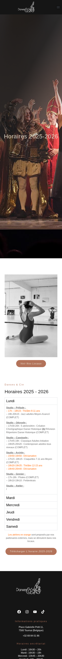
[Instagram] (27, 611)
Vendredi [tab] (13, 519)
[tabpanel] (31, 449)
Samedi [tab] (12, 526)
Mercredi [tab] (12, 505)
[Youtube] (35, 611)
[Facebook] (19, 611)
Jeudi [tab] (10, 512)
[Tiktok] (43, 611)
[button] (58, 7)
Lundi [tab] (10, 401)
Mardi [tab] (10, 498)
